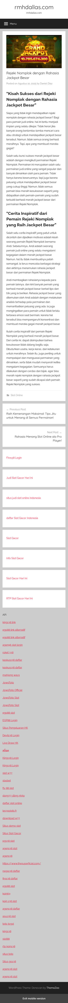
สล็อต (6, 750)
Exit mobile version (34, 998)
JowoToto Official (12, 690)
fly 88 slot (8, 788)
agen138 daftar (11, 908)
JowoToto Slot (11, 697)
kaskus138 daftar (12, 660)
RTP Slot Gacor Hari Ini (19, 598)
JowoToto (8, 682)
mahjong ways (11, 675)
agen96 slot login (13, 644)
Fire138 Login (14, 457)
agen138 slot (10, 848)
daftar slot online (12, 803)
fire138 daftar (10, 878)
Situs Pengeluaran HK (15, 727)
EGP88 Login (10, 720)
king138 (7, 931)
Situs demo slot (12, 825)
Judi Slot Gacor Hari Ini (19, 477)
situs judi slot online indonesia (23, 497)
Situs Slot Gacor (12, 833)
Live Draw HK (10, 742)
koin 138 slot (10, 901)
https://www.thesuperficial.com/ (22, 863)
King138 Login (11, 757)
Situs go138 (9, 961)
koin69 (6, 893)
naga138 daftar (11, 871)
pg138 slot (9, 840)
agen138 (7, 855)
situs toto (8, 953)
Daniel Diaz (46, 83)
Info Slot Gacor (15, 558)
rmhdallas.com (34, 7)
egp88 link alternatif (14, 629)
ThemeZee (52, 987)
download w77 (11, 818)
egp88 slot (9, 712)
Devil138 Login (11, 735)
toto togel (8, 923)
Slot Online (17, 395)
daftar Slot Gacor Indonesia (22, 518)
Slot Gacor (12, 538)
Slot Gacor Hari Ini (16, 578)
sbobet (7, 780)
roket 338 (8, 652)
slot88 (6, 938)
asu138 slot (9, 916)
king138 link (9, 622)
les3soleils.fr (10, 810)
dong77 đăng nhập (14, 795)
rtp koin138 (9, 946)
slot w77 (7, 773)
